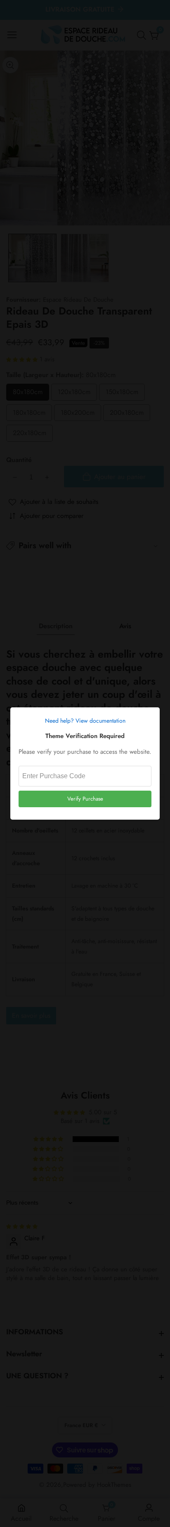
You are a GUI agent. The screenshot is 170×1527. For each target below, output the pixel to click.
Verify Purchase (85, 799)
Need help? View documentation (85, 720)
